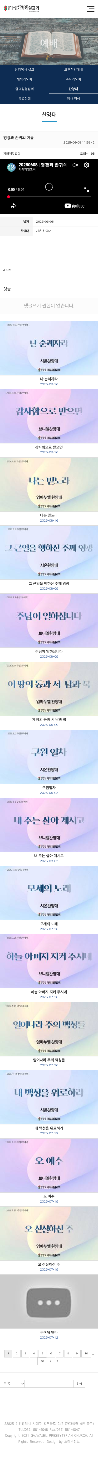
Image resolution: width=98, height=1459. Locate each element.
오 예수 (49, 1198)
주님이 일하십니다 (49, 654)
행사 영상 (73, 99)
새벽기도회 (24, 79)
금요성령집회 (24, 89)
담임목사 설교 (24, 70)
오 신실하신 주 (49, 1267)
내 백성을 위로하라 (49, 1130)
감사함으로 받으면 (49, 449)
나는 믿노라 (49, 517)
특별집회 (24, 99)
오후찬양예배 (73, 70)
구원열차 (49, 790)
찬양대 (73, 89)
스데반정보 (72, 1441)
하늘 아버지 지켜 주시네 (49, 994)
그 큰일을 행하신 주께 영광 (49, 586)
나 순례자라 (49, 381)
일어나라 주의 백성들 (49, 1062)
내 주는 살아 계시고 (49, 858)
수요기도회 (73, 79)
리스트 (7, 270)
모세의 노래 (49, 926)
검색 (79, 1383)
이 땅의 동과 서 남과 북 (49, 722)
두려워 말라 (49, 1335)
